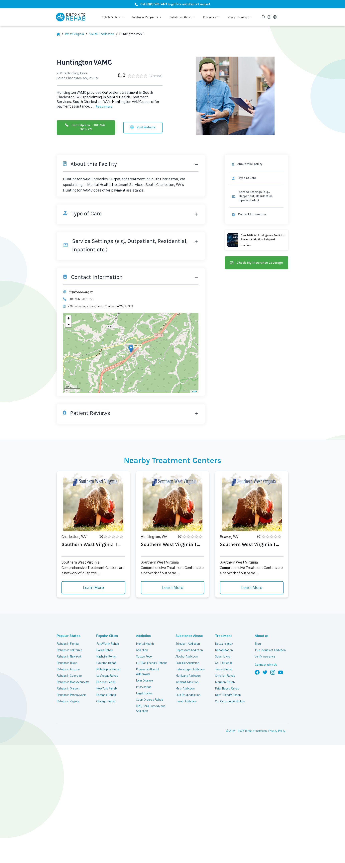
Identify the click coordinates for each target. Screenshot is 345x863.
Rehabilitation (224, 650)
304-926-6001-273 (81, 299)
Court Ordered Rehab (149, 699)
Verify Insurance (265, 656)
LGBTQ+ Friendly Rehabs (151, 663)
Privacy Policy (276, 731)
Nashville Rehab (106, 656)
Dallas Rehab (104, 650)
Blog (258, 644)
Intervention (144, 687)
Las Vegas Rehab (107, 675)
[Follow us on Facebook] (257, 672)
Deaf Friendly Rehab (228, 695)
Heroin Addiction (186, 701)
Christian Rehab (225, 675)
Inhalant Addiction (186, 682)
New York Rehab (106, 688)
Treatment (223, 636)
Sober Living (223, 656)
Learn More (93, 588)
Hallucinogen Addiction (190, 669)
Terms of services (256, 731)
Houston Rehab (106, 663)
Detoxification (224, 644)
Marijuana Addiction (188, 675)
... (101, 106)
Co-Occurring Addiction (230, 701)
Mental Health (145, 644)
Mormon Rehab (225, 682)
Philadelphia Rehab (108, 669)
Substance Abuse (189, 636)
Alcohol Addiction (186, 656)
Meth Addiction (185, 688)
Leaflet (194, 391)
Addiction (143, 636)
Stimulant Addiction (187, 644)
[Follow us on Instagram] (272, 672)
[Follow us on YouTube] (280, 672)
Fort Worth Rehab (107, 644)
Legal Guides (144, 693)
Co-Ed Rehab (224, 663)
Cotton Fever (144, 656)
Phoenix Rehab (106, 682)
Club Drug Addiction (187, 695)
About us (262, 636)
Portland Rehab (106, 695)
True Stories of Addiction (270, 650)
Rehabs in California (69, 650)
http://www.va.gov (81, 292)
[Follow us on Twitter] (265, 672)
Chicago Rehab (106, 701)
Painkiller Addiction (187, 663)
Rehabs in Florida (68, 644)
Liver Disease (144, 680)
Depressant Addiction (189, 650)
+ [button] (68, 318)
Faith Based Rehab (227, 688)
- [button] (68, 324)
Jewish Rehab (224, 669)
